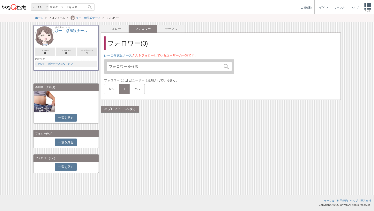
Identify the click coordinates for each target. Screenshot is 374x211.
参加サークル (87, 52)
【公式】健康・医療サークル (44, 109)
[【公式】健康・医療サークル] (44, 101)
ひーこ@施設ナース (118, 55)
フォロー (114, 28)
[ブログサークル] (14, 7)
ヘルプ (354, 200)
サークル (171, 28)
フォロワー (66, 52)
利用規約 (342, 200)
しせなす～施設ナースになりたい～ (55, 63)
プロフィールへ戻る (122, 109)
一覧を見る (65, 117)
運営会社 (365, 200)
